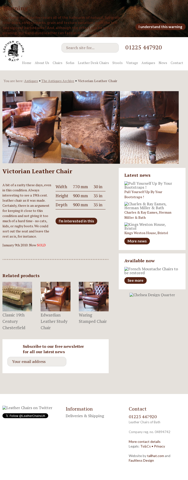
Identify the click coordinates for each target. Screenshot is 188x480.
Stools (117, 62)
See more (135, 280)
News (163, 62)
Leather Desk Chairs (93, 62)
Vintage (132, 62)
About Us (42, 62)
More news (137, 241)
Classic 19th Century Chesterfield (13, 321)
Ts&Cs (145, 446)
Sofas (70, 62)
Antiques (148, 62)
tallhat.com (155, 456)
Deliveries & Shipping (85, 415)
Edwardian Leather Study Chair (54, 321)
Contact (177, 62)
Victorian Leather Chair (97, 80)
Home (26, 62)
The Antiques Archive (57, 80)
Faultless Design (141, 460)
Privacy (159, 446)
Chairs (57, 62)
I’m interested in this (76, 221)
